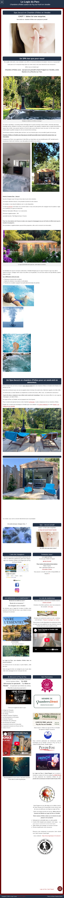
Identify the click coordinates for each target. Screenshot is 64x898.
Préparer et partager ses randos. (51, 620)
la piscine (9, 206)
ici (49, 573)
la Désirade (32, 402)
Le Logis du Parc (30, 1)
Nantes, (55, 404)
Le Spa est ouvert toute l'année (47, 530)
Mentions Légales (22, 896)
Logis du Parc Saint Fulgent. (47, 889)
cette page (50, 606)
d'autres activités (47, 602)
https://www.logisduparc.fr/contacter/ (51, 835)
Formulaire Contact (47, 569)
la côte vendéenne (43, 404)
